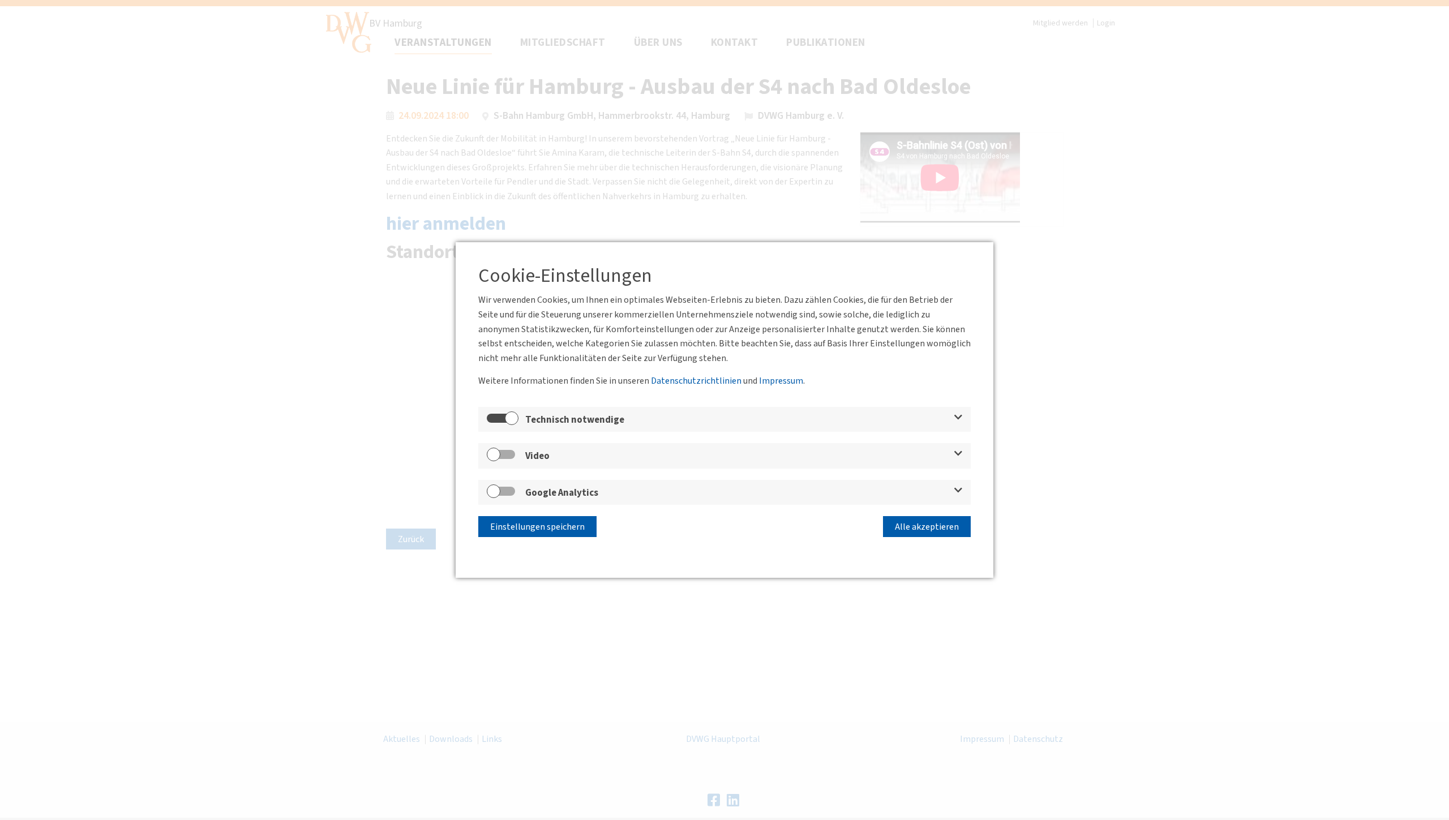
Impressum (781, 381)
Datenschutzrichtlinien (696, 381)
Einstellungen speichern (537, 527)
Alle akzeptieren (927, 527)
